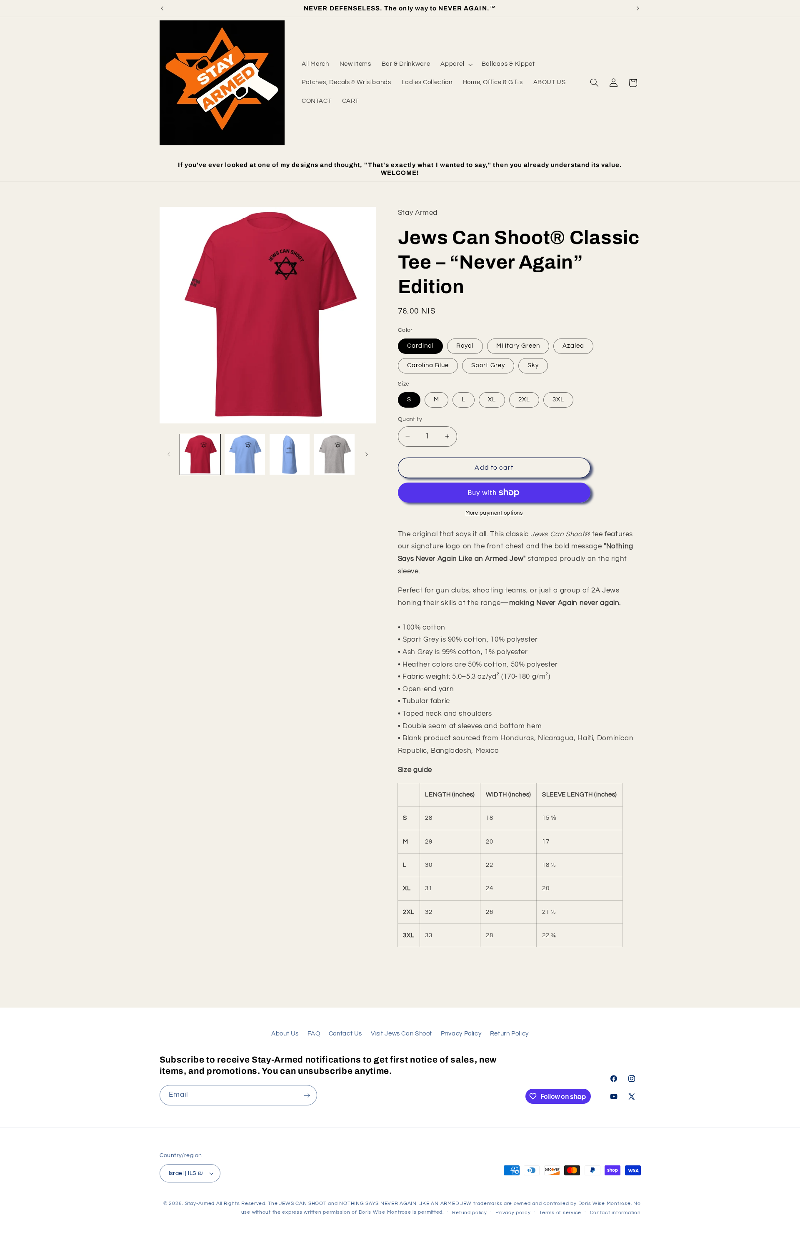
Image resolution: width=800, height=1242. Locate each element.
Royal (465, 346)
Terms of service (560, 1212)
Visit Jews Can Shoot (401, 1033)
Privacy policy (512, 1212)
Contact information (615, 1212)
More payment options (494, 513)
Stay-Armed (200, 1203)
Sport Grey (488, 365)
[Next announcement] (638, 8)
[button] (455, 64)
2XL (524, 399)
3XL (558, 399)
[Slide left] (169, 454)
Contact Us (345, 1033)
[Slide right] (367, 454)
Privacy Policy (461, 1033)
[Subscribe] (306, 1095)
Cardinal (420, 346)
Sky (533, 365)
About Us (285, 1033)
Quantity (410, 419)
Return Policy (509, 1033)
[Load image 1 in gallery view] (200, 454)
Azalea (573, 346)
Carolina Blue (428, 365)
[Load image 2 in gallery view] (245, 454)
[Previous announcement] (162, 8)
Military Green (518, 346)
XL (492, 399)
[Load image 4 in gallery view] (334, 454)
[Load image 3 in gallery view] (290, 454)
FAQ (314, 1033)
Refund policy (469, 1212)
